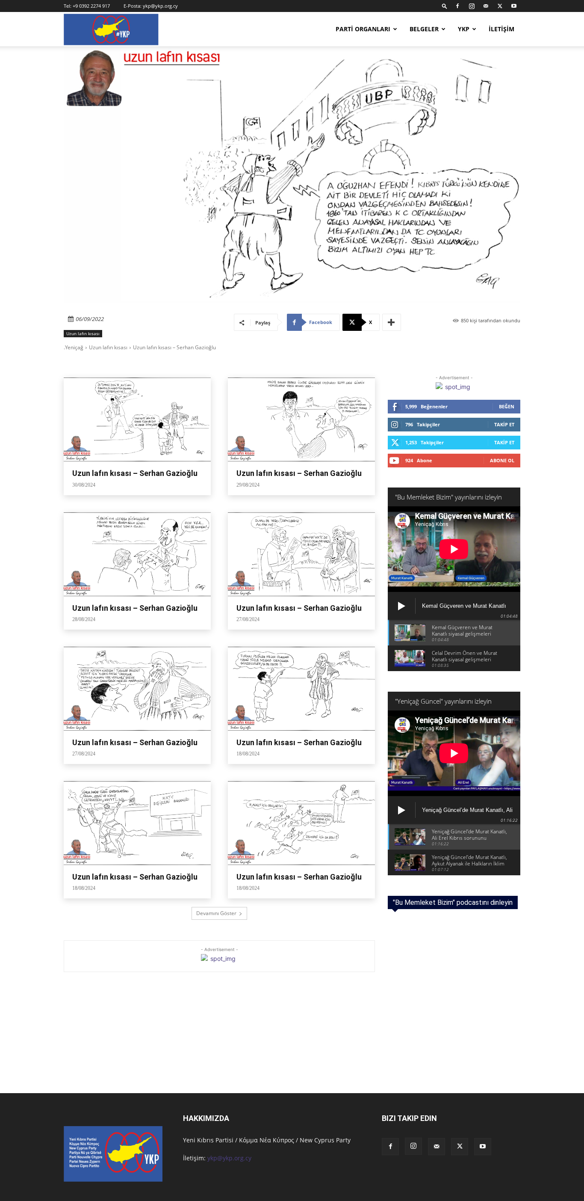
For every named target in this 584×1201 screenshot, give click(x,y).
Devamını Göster (216, 913)
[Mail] (485, 6)
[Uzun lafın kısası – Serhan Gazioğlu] (137, 419)
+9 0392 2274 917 (91, 6)
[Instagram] (471, 6)
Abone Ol (502, 460)
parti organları (363, 29)
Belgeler (424, 29)
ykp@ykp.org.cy (160, 6)
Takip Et (504, 424)
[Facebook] (457, 6)
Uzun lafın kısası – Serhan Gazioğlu (135, 473)
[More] (391, 322)
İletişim (501, 29)
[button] (444, 6)
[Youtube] (513, 6)
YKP (463, 29)
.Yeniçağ (73, 347)
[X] (499, 6)
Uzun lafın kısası (83, 333)
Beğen (506, 406)
